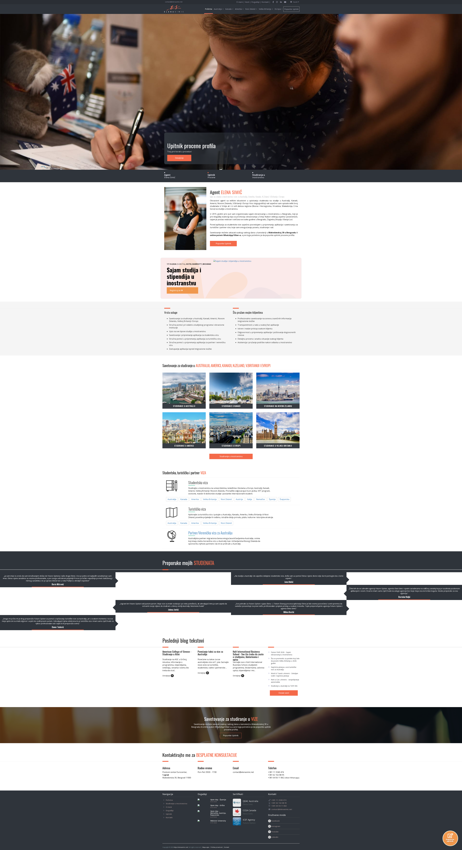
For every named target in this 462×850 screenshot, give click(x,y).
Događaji (169, 810)
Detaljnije (173, 158)
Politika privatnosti (217, 847)
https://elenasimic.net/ (181, 847)
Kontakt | (266, 2)
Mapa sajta (205, 847)
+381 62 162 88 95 (276, 775)
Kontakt (169, 817)
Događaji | (256, 2)
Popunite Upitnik (291, 9)
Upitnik (169, 814)
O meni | (240, 2)
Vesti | (248, 2)
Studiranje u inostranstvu (231, 456)
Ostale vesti (284, 693)
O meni (169, 807)
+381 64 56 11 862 (283, 777)
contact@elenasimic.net (173, 2)
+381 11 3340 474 (276, 772)
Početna (208, 9)
